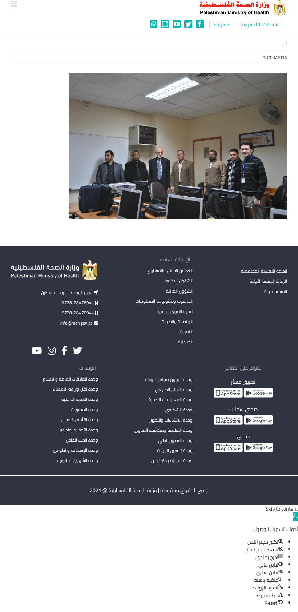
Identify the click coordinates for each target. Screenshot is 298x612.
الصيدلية (185, 342)
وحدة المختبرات (84, 409)
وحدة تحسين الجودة (175, 450)
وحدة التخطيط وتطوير (79, 430)
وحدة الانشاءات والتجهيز (171, 420)
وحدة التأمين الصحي (79, 419)
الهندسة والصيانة (177, 321)
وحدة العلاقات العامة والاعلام (70, 379)
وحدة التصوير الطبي (175, 440)
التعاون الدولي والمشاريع (170, 270)
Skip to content (282, 509)
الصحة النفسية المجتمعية (264, 271)
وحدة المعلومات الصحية (171, 399)
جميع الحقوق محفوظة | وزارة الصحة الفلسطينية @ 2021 (149, 490)
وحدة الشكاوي (179, 410)
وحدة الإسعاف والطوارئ (75, 450)
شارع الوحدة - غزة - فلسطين (67, 292)
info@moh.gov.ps (77, 323)
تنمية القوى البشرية (175, 311)
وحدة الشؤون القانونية (77, 460)
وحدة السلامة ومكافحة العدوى (163, 430)
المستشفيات (275, 291)
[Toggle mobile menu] (15, 4)
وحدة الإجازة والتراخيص (172, 460)
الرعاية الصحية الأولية (268, 281)
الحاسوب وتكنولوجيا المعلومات (164, 301)
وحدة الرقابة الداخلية (79, 399)
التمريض (185, 331)
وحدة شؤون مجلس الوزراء (169, 379)
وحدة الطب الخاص (82, 440)
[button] (295, 516)
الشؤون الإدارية (179, 281)
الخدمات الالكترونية (260, 24)
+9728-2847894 (78, 302)
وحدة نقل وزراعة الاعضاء (75, 389)
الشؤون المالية (179, 291)
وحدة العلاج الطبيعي (174, 389)
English (221, 24)
